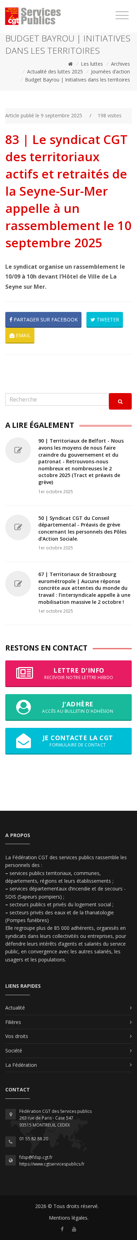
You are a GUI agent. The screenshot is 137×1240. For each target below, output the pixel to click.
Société (13, 1050)
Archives (120, 63)
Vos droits (16, 1036)
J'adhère (77, 707)
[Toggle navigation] (122, 15)
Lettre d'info (78, 673)
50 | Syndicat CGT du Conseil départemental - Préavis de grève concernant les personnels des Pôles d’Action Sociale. (82, 528)
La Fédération (21, 1065)
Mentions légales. (69, 1217)
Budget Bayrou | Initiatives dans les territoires (77, 79)
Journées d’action (110, 71)
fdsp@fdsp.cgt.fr (36, 1157)
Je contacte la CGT (78, 740)
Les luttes (92, 63)
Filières (13, 1022)
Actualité (15, 1007)
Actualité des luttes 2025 (55, 71)
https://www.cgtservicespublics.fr (52, 1164)
